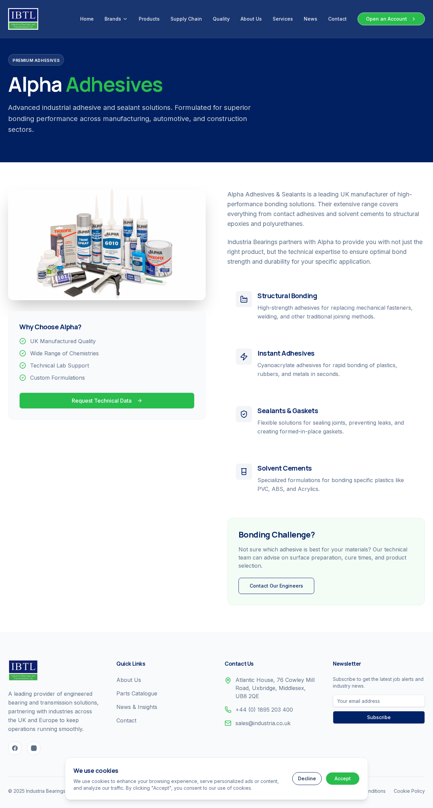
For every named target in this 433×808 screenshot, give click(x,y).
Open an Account (386, 19)
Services (283, 19)
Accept (343, 778)
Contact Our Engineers (276, 586)
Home (87, 19)
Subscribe (379, 717)
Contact (337, 19)
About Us (251, 19)
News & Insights (136, 707)
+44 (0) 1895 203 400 (264, 709)
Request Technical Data (102, 400)
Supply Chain (186, 19)
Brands (113, 19)
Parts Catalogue (136, 693)
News (310, 19)
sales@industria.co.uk (263, 723)
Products (149, 19)
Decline (307, 778)
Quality (221, 19)
